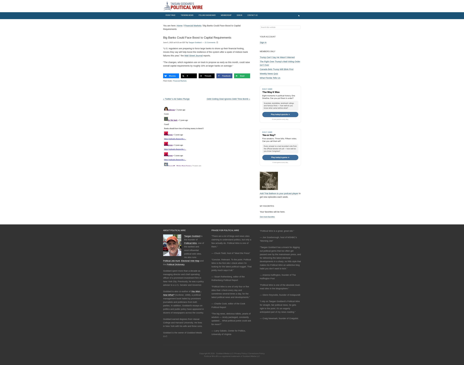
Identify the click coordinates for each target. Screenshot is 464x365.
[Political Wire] (232, 6)
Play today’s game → (280, 157)
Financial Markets (180, 81)
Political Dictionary (175, 264)
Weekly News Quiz (269, 73)
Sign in (263, 42)
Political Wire (190, 243)
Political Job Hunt (171, 261)
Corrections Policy (256, 353)
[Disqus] (206, 136)
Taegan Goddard (192, 236)
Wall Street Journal (193, 55)
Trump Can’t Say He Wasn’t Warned (277, 57)
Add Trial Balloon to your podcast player (279, 193)
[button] (217, 42)
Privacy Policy (241, 353)
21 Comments (210, 42)
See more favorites (267, 217)
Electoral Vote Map (190, 261)
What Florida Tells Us (270, 78)
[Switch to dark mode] (299, 15)
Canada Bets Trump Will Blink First (276, 69)
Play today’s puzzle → (280, 114)
